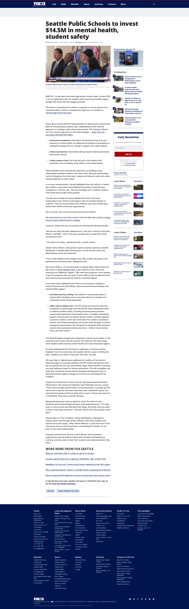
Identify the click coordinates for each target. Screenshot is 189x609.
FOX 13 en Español (81, 544)
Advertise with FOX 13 (41, 539)
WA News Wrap (80, 516)
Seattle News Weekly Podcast (102, 561)
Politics (77, 521)
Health (77, 535)
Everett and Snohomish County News (62, 527)
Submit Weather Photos (103, 530)
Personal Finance (80, 560)
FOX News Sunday (81, 547)
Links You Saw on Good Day (103, 538)
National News (80, 518)
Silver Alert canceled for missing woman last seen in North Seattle (122, 195)
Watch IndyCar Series (123, 571)
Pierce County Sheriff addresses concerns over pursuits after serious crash (78, 475)
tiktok (141, 599)
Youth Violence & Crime (68, 491)
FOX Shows (37, 530)
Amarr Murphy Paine (66, 270)
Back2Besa (99, 541)
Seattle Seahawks (60, 560)
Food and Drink (80, 528)
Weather (38, 557)
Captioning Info (39, 541)
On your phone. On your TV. (124, 49)
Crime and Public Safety (145, 521)
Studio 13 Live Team (123, 516)
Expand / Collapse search (154, 4)
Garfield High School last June (58, 113)
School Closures (101, 533)
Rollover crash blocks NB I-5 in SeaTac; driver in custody (70, 453)
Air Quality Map (39, 572)
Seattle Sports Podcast (103, 564)
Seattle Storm (59, 567)
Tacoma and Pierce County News (63, 523)
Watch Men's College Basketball (123, 574)
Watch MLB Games (123, 566)
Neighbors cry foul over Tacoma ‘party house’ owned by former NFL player (78, 464)
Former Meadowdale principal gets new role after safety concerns (123, 213)
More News (80, 511)
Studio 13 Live (123, 511)
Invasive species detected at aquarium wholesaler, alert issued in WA (76, 459)
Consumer (78, 533)
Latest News (119, 181)
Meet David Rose (143, 518)
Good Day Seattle (104, 511)
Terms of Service (130, 165)
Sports (57, 557)
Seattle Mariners (60, 562)
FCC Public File (38, 544)
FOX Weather (38, 583)
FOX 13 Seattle (64, 42)
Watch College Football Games (124, 563)
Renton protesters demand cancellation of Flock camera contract (134, 111)
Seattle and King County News (62, 519)
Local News (79, 514)
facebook (137, 599)
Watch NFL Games (123, 560)
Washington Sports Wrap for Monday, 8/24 (122, 263)
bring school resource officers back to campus (78, 218)
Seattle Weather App (40, 565)
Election (77, 523)
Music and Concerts (81, 530)
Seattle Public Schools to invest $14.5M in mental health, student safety (71, 85)
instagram (133, 599)
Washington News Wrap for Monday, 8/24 (122, 272)
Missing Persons (143, 523)
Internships (37, 534)
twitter (149, 599)
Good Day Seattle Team (104, 516)
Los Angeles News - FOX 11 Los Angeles (62, 546)
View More (138, 181)
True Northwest (101, 528)
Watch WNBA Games (123, 582)
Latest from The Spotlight (146, 514)
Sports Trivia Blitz (60, 583)
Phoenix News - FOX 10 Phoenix (62, 550)
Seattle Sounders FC (61, 565)
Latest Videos (120, 232)
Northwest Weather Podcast (102, 567)
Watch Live (99, 514)
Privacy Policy (130, 163)
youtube (130, 599)
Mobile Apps (38, 516)
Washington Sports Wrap (62, 579)
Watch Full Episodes (144, 516)
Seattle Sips (120, 523)
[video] (138, 238)
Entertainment (79, 525)
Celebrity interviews (123, 528)
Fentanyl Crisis (142, 525)
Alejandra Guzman (53, 42)
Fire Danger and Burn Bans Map (42, 577)
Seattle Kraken (59, 569)
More (123, 4)
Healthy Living (79, 537)
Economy (78, 567)
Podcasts (100, 557)
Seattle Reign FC (60, 572)
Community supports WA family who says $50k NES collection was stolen (121, 221)
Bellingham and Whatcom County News (63, 536)
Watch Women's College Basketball (124, 578)
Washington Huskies (61, 574)
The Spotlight (144, 511)
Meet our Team (39, 522)
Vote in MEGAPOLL (102, 518)
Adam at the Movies (102, 523)
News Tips (37, 514)
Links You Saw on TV (40, 525)
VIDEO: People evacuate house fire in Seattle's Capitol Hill (123, 255)
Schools (71, 42)
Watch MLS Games (123, 584)
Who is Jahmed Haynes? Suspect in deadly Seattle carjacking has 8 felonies (78, 470)
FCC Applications (39, 548)
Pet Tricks (99, 521)
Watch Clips (120, 514)
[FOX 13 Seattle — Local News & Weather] (40, 4)
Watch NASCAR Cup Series (125, 569)
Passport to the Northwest (125, 525)
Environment (79, 540)
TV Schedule (38, 527)
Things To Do (100, 525)
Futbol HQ (58, 586)
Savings (77, 569)
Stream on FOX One (125, 557)
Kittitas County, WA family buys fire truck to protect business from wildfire (122, 238)
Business (78, 565)
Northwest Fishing (60, 588)
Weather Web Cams (40, 560)
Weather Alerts (38, 567)
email (153, 599)
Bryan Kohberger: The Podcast (103, 571)
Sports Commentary (61, 581)
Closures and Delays (40, 569)
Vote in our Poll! (120, 173)
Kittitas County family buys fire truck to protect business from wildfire (123, 186)
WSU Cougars (59, 576)
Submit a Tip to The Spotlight (144, 529)
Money (78, 557)
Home (36, 511)
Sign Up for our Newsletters (39, 519)
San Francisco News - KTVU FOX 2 (61, 542)
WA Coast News (60, 539)
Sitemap (78, 549)
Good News (79, 542)
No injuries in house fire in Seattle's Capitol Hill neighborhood (122, 204)
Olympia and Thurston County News (62, 532)
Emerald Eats (121, 521)
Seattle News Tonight (61, 516)
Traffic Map (37, 562)
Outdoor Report (101, 535)
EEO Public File (38, 546)
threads (145, 599)
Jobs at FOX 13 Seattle (41, 532)
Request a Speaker (40, 537)
